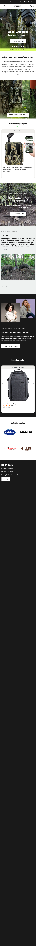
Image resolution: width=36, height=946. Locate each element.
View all (18, 126)
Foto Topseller (18, 360)
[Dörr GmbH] (18, 6)
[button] (7, 406)
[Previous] (2, 147)
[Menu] (2, 6)
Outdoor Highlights (18, 124)
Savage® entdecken (11, 346)
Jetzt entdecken (18, 41)
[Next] (33, 147)
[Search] (6, 6)
